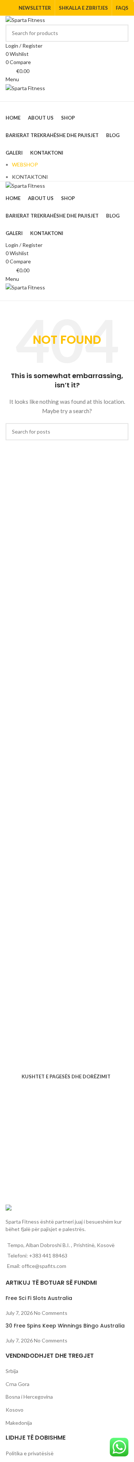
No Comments (50, 1313)
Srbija (12, 1371)
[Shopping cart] (8, 96)
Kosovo (14, 1409)
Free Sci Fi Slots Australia (39, 1298)
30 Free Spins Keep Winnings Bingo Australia (65, 1325)
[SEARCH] (119, 33)
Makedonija (19, 1423)
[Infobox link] (67, 1049)
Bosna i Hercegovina (29, 1396)
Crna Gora (17, 1384)
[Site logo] (25, 19)
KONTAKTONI (30, 177)
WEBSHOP (25, 164)
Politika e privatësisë (30, 1453)
